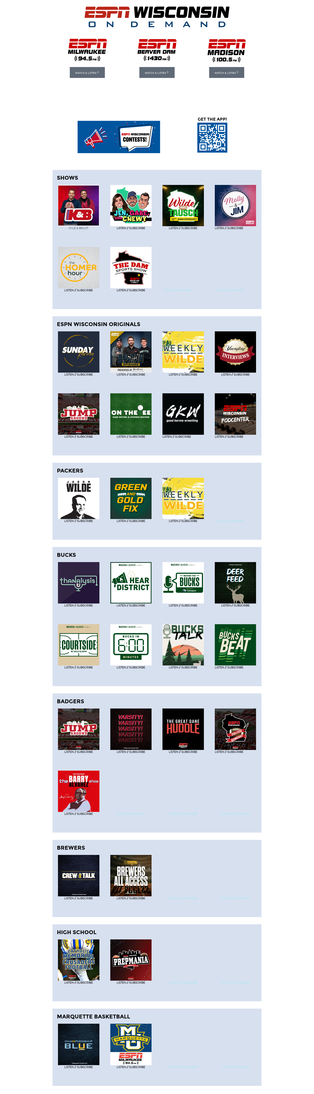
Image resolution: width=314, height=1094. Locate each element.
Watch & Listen (86, 73)
